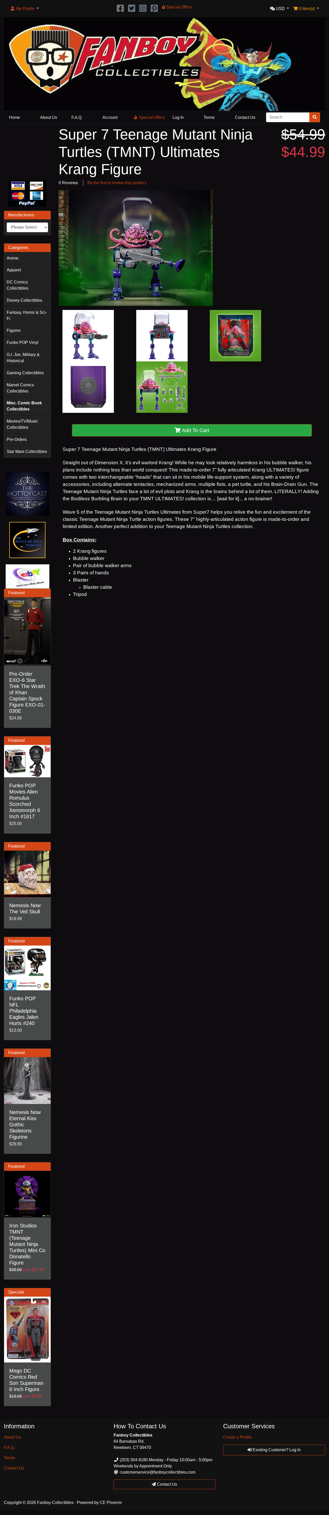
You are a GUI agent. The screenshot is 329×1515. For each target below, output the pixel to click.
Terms (209, 117)
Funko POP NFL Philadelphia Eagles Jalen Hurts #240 (23, 1011)
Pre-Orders (17, 439)
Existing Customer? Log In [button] (276, 1450)
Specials (16, 1292)
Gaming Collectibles (25, 373)
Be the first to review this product (116, 183)
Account (110, 117)
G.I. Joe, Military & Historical (23, 357)
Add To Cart (195, 430)
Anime (13, 258)
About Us (48, 117)
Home (14, 117)
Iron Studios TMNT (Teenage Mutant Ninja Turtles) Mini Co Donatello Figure (27, 1244)
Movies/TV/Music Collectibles (22, 424)
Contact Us (245, 117)
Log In (178, 117)
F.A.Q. (77, 117)
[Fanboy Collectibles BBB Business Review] (27, 151)
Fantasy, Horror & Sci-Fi (27, 315)
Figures (14, 330)
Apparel (14, 270)
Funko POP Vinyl (22, 342)
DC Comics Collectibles (17, 285)
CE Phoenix (111, 1502)
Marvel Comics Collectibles (20, 388)
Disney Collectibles (24, 300)
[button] (24, 9)
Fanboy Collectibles (55, 1502)
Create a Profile (237, 1437)
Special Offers (152, 117)
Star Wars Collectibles (27, 451)
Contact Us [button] (166, 1484)
